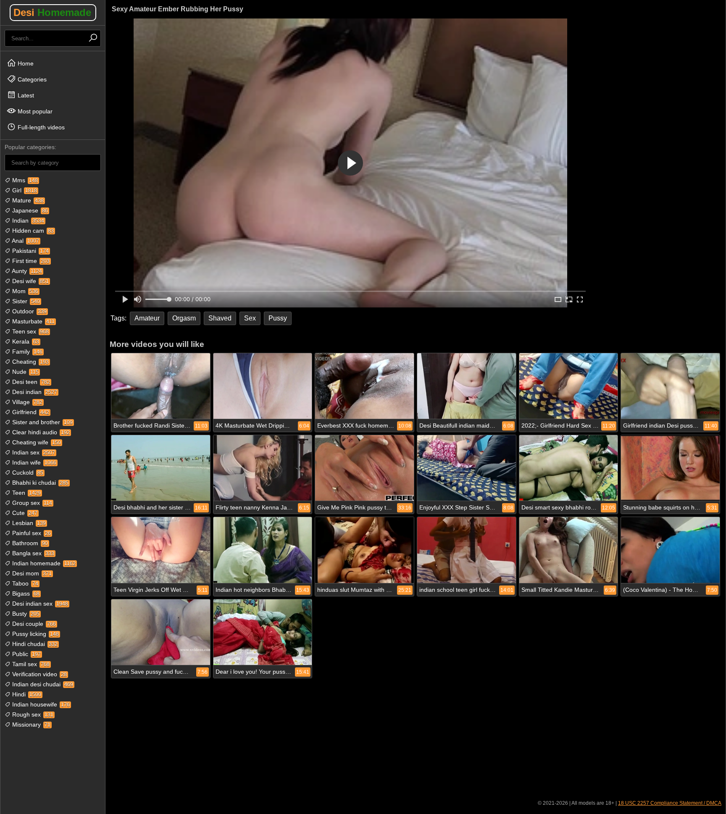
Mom (24, 291)
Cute (24, 512)
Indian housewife (40, 704)
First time (30, 260)
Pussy (277, 318)
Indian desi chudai (42, 684)
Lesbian (28, 523)
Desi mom (31, 573)
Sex (250, 318)
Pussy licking (35, 633)
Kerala (25, 341)
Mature (27, 200)
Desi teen (30, 381)
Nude (25, 371)
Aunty (26, 271)
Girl (24, 190)
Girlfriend (30, 412)
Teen (26, 492)
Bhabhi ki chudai (39, 482)
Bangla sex (32, 553)
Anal (25, 240)
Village (26, 402)
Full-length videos (40, 127)
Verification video (39, 674)
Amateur (147, 318)
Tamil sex (30, 664)
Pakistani (30, 250)
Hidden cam (32, 230)
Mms (24, 180)
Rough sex (32, 714)
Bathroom (29, 543)
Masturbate (33, 321)
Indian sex (33, 452)
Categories (31, 79)
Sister (25, 301)
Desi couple (33, 623)
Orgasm (184, 318)
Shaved (219, 318)
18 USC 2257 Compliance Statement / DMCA (669, 803)
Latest (25, 95)
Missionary (30, 724)
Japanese (29, 210)
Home (25, 63)
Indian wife (33, 462)
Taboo (24, 583)
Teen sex (30, 331)
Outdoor (29, 311)
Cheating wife (36, 442)
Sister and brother (42, 422)
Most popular (34, 111)
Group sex (31, 502)
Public (26, 654)
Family (26, 351)
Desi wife (30, 281)
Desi (52, 12)
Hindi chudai (34, 644)
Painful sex (31, 533)
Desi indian (34, 392)
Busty (25, 613)
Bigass (25, 593)
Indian (27, 220)
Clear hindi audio (40, 432)
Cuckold (27, 472)
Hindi (26, 694)
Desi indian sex (39, 603)
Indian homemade (43, 563)
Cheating (30, 361)
